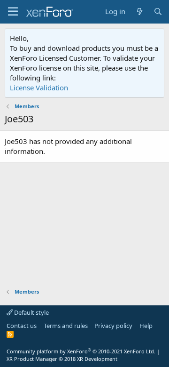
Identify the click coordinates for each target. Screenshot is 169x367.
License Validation (39, 87)
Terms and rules (66, 325)
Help (146, 325)
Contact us (22, 325)
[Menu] (13, 12)
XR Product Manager (62, 358)
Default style (31, 312)
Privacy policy (113, 325)
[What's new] (139, 11)
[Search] (158, 11)
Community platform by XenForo (81, 351)
